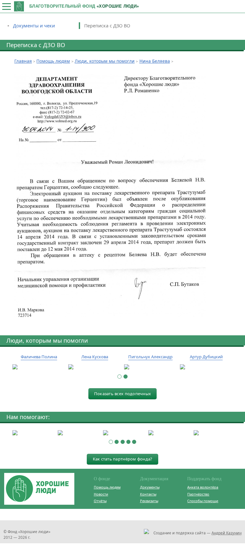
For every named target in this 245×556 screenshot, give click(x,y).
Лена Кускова (94, 357)
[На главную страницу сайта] (19, 6)
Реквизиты (149, 500)
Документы (150, 487)
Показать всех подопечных (122, 393)
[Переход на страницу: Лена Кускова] (94, 367)
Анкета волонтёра (202, 487)
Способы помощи (202, 500)
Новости (101, 494)
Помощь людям (107, 487)
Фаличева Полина (39, 357)
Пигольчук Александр (150, 357)
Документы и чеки (34, 26)
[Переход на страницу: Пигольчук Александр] (150, 367)
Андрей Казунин (226, 532)
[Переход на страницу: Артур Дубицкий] (206, 367)
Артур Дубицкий (206, 357)
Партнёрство (198, 494)
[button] (119, 376)
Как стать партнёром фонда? (122, 459)
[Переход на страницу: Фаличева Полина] (38, 367)
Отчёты (100, 500)
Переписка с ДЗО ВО (107, 26)
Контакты (148, 494)
